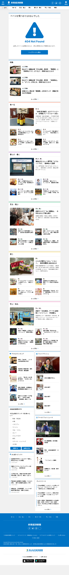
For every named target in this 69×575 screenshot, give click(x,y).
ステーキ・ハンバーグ (19, 441)
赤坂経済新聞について (10, 535)
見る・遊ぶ (22, 7)
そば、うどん (16, 430)
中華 (13, 421)
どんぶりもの (16, 435)
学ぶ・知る (48, 7)
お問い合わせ (62, 535)
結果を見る (27, 448)
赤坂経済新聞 (15, 3)
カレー (14, 433)
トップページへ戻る (34, 52)
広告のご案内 (36, 538)
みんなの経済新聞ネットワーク (34, 550)
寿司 (13, 438)
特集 (55, 7)
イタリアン (15, 424)
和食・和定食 (16, 418)
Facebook (52, 3)
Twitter (56, 3)
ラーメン (15, 427)
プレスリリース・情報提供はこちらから (28, 535)
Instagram (60, 3)
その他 (14, 444)
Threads (39, 528)
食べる (14, 7)
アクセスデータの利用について (48, 535)
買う (30, 7)
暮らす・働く (38, 7)
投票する (15, 448)
